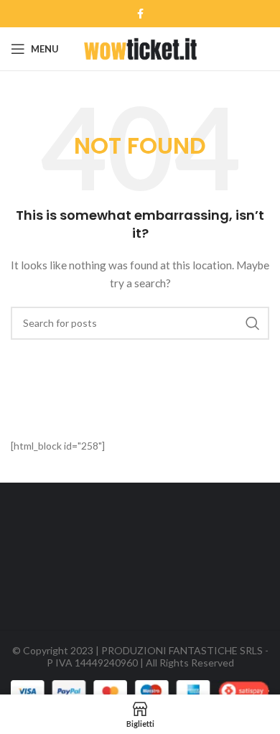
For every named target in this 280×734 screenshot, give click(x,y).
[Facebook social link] (140, 13)
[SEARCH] (252, 323)
